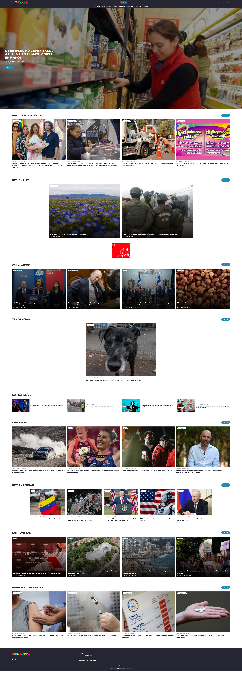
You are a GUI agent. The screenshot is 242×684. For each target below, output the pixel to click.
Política (124, 270)
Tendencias (122, 6)
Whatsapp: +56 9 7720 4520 (85, 655)
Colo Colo (125, 428)
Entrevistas (138, 6)
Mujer (15, 538)
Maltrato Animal (90, 325)
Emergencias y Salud (18, 593)
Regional (115, 6)
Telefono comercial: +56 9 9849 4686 (87, 660)
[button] (123, 108)
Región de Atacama (54, 185)
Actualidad (97, 6)
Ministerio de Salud (17, 270)
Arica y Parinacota (106, 6)
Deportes (145, 6)
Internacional (130, 6)
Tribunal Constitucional (72, 270)
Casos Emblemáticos (182, 428)
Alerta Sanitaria (181, 270)
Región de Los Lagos (127, 185)
